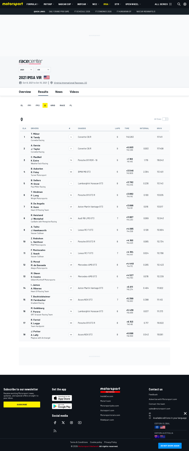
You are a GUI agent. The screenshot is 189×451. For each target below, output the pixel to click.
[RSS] (55, 431)
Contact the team (157, 404)
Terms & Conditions (79, 442)
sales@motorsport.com (159, 408)
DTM (117, 4)
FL (71, 105)
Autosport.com (107, 410)
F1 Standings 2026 (103, 11)
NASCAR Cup (64, 4)
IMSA (106, 4)
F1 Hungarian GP (124, 11)
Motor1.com (105, 401)
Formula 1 (32, 4)
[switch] (161, 119)
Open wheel (132, 4)
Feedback (153, 394)
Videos (74, 91)
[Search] (179, 4)
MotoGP (48, 4)
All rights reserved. (108, 446)
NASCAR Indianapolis (146, 11)
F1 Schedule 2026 (82, 11)
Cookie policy (96, 442)
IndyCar (81, 4)
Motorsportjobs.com (109, 405)
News (59, 91)
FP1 (29, 105)
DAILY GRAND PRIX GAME (59, 11)
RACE (62, 105)
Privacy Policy (110, 442)
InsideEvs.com (106, 396)
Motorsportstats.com (110, 415)
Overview (25, 91)
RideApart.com (107, 419)
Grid (52, 105)
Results (43, 91)
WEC (94, 4)
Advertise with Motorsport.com (163, 399)
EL (22, 105)
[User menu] (185, 4)
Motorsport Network (88, 446)
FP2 (38, 105)
